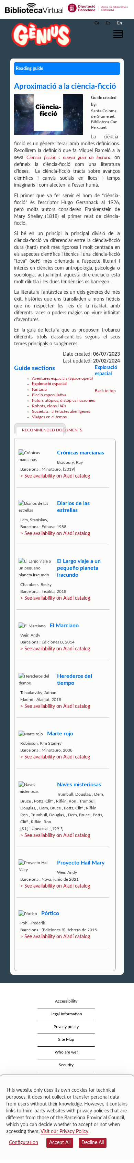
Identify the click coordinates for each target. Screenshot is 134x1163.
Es (108, 23)
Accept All (59, 1142)
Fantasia (39, 389)
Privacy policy (66, 1027)
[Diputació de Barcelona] (98, 7)
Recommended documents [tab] (43, 430)
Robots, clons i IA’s (49, 406)
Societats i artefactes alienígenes (61, 411)
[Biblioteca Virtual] (34, 7)
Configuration (23, 1142)
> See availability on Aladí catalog (55, 476)
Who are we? (66, 1052)
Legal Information (66, 1014)
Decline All (92, 1142)
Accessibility (66, 1001)
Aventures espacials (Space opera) (62, 378)
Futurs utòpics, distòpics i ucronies (63, 400)
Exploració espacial (49, 384)
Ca (96, 23)
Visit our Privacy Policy (64, 1131)
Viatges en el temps (49, 417)
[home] (39, 35)
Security (66, 1065)
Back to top (105, 391)
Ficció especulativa (49, 395)
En (119, 23)
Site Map (66, 1039)
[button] (119, 34)
